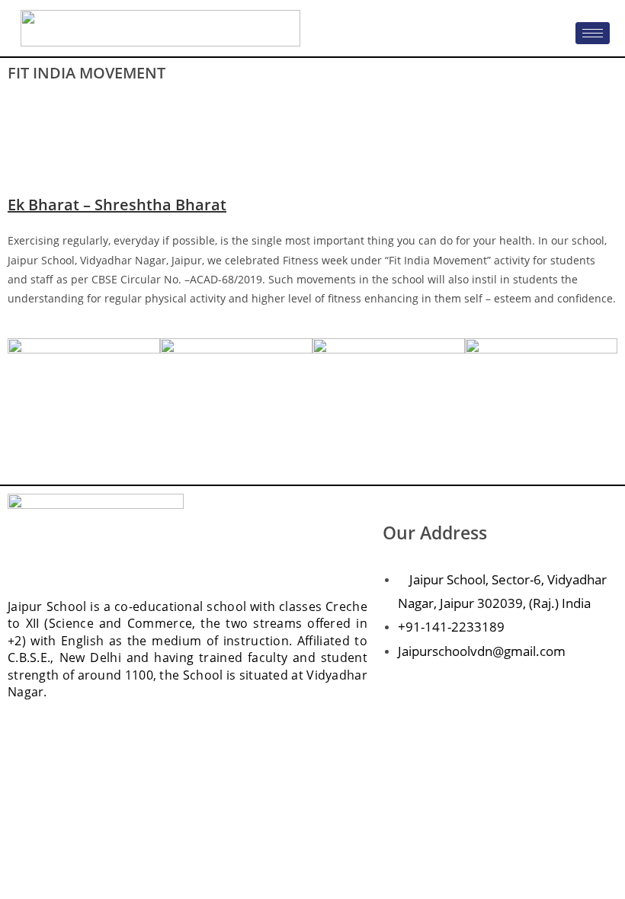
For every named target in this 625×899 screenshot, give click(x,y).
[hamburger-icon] (592, 33)
